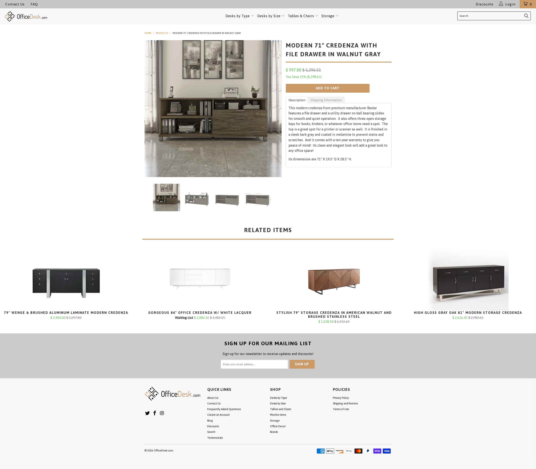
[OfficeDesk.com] (55, 16)
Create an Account (218, 414)
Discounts (484, 4)
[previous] (151, 108)
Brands (274, 431)
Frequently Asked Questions (224, 409)
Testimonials (215, 437)
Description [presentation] (297, 100)
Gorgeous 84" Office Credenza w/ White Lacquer (200, 279)
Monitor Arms (278, 414)
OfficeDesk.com (163, 450)
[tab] (297, 100)
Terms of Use (341, 409)
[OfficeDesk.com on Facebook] (155, 413)
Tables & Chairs (301, 16)
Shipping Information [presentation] (326, 100)
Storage (327, 16)
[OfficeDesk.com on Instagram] (162, 413)
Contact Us (14, 4)
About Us (212, 397)
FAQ (34, 4)
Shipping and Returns (345, 403)
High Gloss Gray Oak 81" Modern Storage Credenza (468, 279)
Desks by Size (269, 16)
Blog (210, 420)
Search (211, 431)
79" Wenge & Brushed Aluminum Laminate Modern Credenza (66, 279)
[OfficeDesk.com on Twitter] (147, 413)
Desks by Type (238, 16)
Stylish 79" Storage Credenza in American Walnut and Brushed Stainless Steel (334, 279)
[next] (274, 108)
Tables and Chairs (280, 409)
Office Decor (278, 426)
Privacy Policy (341, 397)
